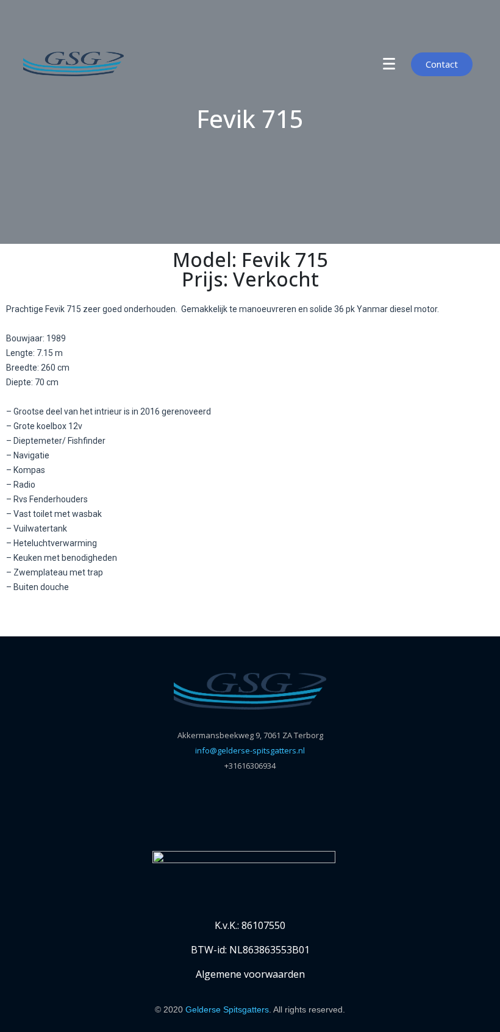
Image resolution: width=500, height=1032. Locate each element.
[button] (18, 623)
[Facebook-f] (226, 810)
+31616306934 (250, 765)
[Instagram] (274, 810)
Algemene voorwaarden (250, 974)
